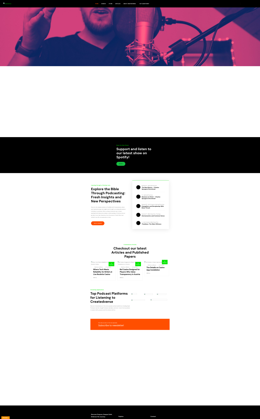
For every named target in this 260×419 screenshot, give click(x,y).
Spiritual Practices (152, 185)
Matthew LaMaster (98, 267)
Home (96, 3)
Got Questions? (144, 3)
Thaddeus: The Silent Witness (151, 224)
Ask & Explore (151, 204)
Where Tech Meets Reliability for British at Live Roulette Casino (102, 271)
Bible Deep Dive (151, 214)
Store (110, 3)
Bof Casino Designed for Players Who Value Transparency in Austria (130, 271)
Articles (117, 3)
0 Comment (108, 267)
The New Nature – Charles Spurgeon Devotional (150, 188)
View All (95, 277)
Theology (158, 214)
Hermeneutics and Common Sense (153, 216)
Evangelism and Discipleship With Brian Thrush (153, 207)
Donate (103, 3)
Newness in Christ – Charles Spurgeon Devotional (151, 197)
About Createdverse (129, 3)
